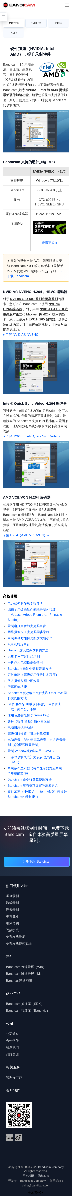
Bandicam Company (51, 1167)
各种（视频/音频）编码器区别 (29, 721)
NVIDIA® (36, 23)
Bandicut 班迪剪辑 (19, 980)
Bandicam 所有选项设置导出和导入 (33, 785)
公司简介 (12, 1034)
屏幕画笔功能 (17, 686)
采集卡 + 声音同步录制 (24, 656)
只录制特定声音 (19, 644)
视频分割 (12, 923)
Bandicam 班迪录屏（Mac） (26, 973)
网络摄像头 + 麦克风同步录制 (28, 632)
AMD (14, 32)
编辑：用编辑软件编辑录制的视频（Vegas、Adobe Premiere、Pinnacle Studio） (35, 615)
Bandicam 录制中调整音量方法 (30, 668)
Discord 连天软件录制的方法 (28, 650)
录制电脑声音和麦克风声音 (27, 626)
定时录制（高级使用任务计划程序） (33, 674)
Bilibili (9, 1137)
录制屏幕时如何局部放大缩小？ (30, 638)
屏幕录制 (12, 896)
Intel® (58, 23)
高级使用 (10, 596)
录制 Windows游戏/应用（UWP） (32, 751)
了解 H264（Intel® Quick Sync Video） (32, 436)
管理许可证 (14, 1077)
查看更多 (49, 243)
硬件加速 (13, 23)
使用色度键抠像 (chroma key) (28, 715)
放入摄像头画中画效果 (24, 680)
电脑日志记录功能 (20, 727)
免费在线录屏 (15, 937)
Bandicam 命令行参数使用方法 (30, 779)
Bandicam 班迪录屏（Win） (26, 967)
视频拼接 (12, 930)
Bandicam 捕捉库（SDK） (25, 1004)
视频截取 (12, 916)
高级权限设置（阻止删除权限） (30, 733)
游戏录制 (12, 902)
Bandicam (19, 5)
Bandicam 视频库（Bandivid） (28, 1010)
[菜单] (67, 5)
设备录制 (12, 909)
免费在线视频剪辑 (19, 944)
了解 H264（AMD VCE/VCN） (26, 535)
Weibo (18, 1137)
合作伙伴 (12, 1040)
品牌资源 (12, 1054)
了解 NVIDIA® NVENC (20, 334)
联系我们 (12, 1047)
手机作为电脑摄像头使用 (25, 662)
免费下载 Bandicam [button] (36, 861)
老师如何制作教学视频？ (25, 603)
